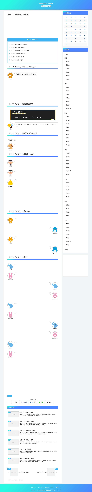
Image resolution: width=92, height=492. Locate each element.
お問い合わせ (33, 487)
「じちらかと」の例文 (17, 60)
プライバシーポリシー (49, 487)
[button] (50, 402)
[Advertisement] (32, 26)
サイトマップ (40, 487)
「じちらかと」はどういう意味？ (20, 50)
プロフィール (58, 487)
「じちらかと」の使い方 (17, 56)
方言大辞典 (48, 490)
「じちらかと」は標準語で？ (19, 47)
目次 (31, 39)
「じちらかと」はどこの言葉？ (19, 44)
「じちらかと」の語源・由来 (19, 53)
